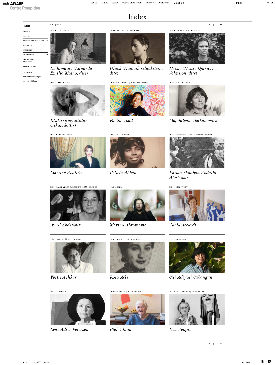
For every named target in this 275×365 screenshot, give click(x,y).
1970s (25, 31)
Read (115, 2)
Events (150, 2)
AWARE (179, 3)
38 (221, 24)
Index (105, 2)
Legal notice (245, 362)
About (94, 2)
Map (58, 24)
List (52, 24)
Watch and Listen (132, 2)
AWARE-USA (163, 2)
